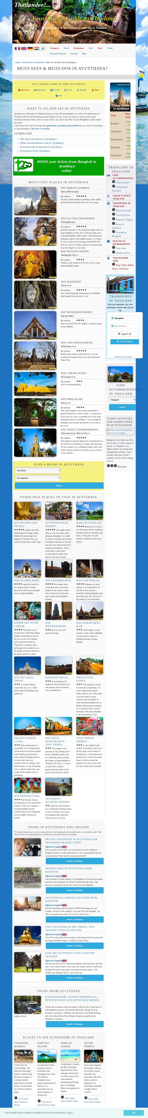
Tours (100, 48)
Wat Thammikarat (58, 580)
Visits (90, 48)
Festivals (73, 54)
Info (58, 95)
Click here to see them (40, 128)
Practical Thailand (57, 54)
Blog (84, 54)
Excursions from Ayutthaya (35, 150)
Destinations (79, 48)
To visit (54, 90)
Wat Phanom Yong (27, 796)
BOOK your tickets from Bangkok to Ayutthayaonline (66, 166)
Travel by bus (123, 215)
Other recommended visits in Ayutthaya (42, 142)
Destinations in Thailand (33, 62)
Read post (122, 467)
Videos (110, 48)
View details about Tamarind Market (21, 1102)
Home (18, 62)
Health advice (123, 253)
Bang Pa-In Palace (89, 522)
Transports (54, 48)
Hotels (66, 48)
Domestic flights (124, 219)
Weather (82, 90)
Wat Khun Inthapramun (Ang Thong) (55, 741)
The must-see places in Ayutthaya (38, 139)
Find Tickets (126, 341)
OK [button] (133, 1113)
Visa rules (121, 248)
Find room (40, 90)
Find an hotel (122, 182)
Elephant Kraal (57, 677)
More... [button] (70, 1112)
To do (68, 90)
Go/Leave (23, 90)
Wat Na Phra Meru (27, 580)
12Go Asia (125, 357)
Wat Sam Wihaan (88, 580)
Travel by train (123, 210)
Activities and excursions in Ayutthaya (41, 146)
